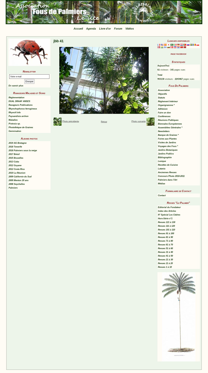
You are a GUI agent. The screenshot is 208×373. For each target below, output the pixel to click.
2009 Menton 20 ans (18, 180)
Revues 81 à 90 (165, 237)
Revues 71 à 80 (165, 241)
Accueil (78, 28)
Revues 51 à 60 (165, 248)
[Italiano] (175, 44)
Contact (162, 195)
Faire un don (164, 112)
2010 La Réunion (17, 173)
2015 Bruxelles (16, 158)
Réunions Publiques (168, 120)
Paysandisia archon (18, 116)
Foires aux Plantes (167, 139)
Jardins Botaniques (167, 150)
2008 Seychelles (17, 184)
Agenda (91, 28)
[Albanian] (184, 47)
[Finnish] (165, 47)
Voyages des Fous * (168, 146)
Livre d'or (105, 28)
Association (164, 90)
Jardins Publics (166, 153)
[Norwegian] (158, 47)
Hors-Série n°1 (165, 218)
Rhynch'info (15, 112)
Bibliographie (165, 157)
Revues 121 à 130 (166, 222)
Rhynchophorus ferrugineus (23, 108)
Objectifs (162, 94)
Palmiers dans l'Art (167, 180)
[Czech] (175, 47)
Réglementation (16, 97)
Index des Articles (167, 211)
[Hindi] (162, 47)
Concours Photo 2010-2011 (171, 176)
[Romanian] (194, 44)
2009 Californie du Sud (20, 176)
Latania (161, 168)
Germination (15, 131)
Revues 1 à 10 (165, 267)
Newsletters (163, 131)
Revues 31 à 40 (165, 252)
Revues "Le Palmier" (178, 203)
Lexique (162, 161)
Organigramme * (166, 105)
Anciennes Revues (167, 172)
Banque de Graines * (168, 135)
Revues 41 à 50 (165, 256)
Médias (161, 183)
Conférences (164, 116)
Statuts (161, 97)
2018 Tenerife (15, 146)
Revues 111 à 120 (166, 226)
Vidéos (129, 28)
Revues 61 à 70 (165, 244)
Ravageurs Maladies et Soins (29, 93)
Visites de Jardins (167, 142)
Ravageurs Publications (20, 105)
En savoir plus (16, 85)
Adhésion (163, 109)
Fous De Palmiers (178, 85)
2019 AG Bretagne (17, 143)
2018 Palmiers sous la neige (23, 150)
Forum (118, 28)
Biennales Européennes (170, 124)
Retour (104, 121)
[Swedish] (191, 44)
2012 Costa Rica (17, 169)
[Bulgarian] (168, 47)
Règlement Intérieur (168, 101)
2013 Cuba (14, 161)
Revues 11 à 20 (165, 263)
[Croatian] (178, 47)
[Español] (165, 44)
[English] (162, 44)
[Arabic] (171, 44)
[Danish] (171, 47)
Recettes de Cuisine (168, 165)
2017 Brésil (14, 154)
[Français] (158, 44)
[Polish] (197, 44)
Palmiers (13, 188)
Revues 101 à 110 (166, 229)
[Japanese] (168, 44)
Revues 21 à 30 (165, 259)
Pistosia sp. (14, 123)
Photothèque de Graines (21, 127)
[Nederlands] (181, 44)
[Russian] (188, 44)
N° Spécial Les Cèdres (169, 215)
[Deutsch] (178, 44)
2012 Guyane (15, 165)
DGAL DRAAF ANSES (19, 101)
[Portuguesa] (184, 44)
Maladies (13, 120)
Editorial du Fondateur (169, 207)
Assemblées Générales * (170, 127)
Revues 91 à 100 (166, 233)
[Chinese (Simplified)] (181, 47)
